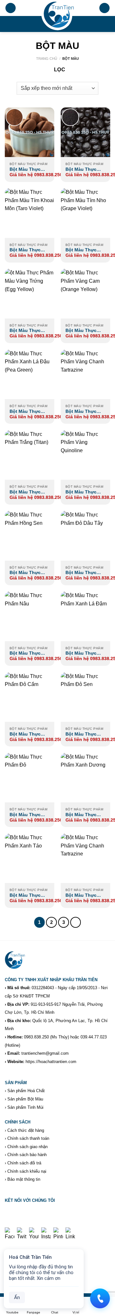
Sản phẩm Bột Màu (25, 1099)
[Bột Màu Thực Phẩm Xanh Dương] (85, 777)
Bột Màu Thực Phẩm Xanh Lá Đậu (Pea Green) (27, 411)
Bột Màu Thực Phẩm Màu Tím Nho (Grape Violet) (81, 250)
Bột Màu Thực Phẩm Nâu (25, 653)
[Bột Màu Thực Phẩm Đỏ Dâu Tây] (85, 535)
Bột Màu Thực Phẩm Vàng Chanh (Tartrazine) (80, 895)
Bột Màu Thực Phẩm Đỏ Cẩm (25, 734)
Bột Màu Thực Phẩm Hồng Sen (27, 573)
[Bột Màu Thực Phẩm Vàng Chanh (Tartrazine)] (85, 858)
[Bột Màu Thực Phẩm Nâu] (29, 616)
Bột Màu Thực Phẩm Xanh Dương (80, 815)
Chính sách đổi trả (24, 1163)
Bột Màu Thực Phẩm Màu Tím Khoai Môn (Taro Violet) (28, 250)
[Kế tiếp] (75, 922)
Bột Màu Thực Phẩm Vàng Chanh (80, 411)
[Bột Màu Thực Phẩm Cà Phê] (29, 132)
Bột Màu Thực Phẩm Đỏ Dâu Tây (84, 573)
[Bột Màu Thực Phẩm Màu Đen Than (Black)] (85, 132)
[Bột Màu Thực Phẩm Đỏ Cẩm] (29, 697)
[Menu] (10, 8)
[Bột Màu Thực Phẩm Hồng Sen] (29, 535)
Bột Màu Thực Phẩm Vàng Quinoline (80, 492)
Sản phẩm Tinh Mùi (25, 1107)
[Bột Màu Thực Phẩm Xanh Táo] (29, 858)
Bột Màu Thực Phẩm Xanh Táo (27, 895)
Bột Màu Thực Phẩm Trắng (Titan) (25, 492)
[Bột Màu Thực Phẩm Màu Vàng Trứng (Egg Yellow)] (29, 293)
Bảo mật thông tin (23, 1179)
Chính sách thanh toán (28, 1138)
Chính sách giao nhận (27, 1146)
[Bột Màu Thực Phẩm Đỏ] (29, 777)
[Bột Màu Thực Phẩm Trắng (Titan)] (29, 455)
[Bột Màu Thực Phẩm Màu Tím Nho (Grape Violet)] (85, 213)
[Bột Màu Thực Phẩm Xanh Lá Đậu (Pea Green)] (29, 374)
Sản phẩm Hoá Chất (26, 1090)
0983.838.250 (36, 1037)
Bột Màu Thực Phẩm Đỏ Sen (80, 734)
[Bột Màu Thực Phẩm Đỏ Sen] (85, 697)
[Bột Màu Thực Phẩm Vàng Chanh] (85, 374)
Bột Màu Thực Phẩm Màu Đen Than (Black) (81, 169)
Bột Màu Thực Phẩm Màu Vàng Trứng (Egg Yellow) (27, 331)
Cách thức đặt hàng (25, 1130)
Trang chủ (46, 58)
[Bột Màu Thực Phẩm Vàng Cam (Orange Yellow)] (85, 293)
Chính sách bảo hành (27, 1154)
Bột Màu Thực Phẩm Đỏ (25, 815)
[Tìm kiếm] (104, 8)
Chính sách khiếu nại (26, 1171)
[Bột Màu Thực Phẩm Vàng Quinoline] (85, 455)
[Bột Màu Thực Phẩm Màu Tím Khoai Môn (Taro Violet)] (29, 213)
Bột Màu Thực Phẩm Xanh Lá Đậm (81, 653)
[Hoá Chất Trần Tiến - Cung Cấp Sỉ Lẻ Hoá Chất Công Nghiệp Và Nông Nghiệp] (57, 16)
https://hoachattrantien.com (51, 1061)
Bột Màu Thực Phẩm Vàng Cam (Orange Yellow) (83, 331)
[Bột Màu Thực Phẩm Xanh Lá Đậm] (85, 616)
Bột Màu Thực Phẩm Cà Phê (25, 169)
